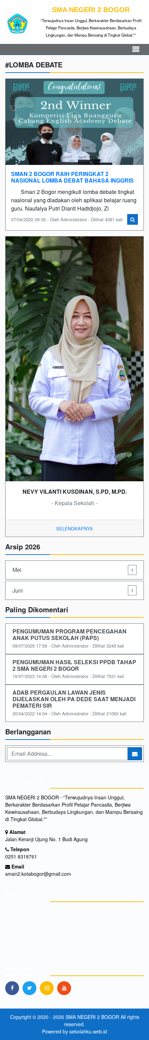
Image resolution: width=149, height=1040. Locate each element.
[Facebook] (14, 987)
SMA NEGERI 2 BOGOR (91, 1016)
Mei (72, 570)
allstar (18, 914)
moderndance (94, 914)
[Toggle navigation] (136, 49)
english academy (29, 927)
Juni (72, 590)
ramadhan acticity (31, 953)
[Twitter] (31, 987)
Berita (70, 953)
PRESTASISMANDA (87, 940)
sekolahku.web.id (88, 1031)
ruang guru (73, 927)
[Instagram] (48, 987)
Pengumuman (52, 914)
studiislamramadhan (33, 940)
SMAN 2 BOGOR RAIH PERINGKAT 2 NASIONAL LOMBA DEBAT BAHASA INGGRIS (72, 177)
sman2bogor (112, 927)
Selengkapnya (74, 528)
